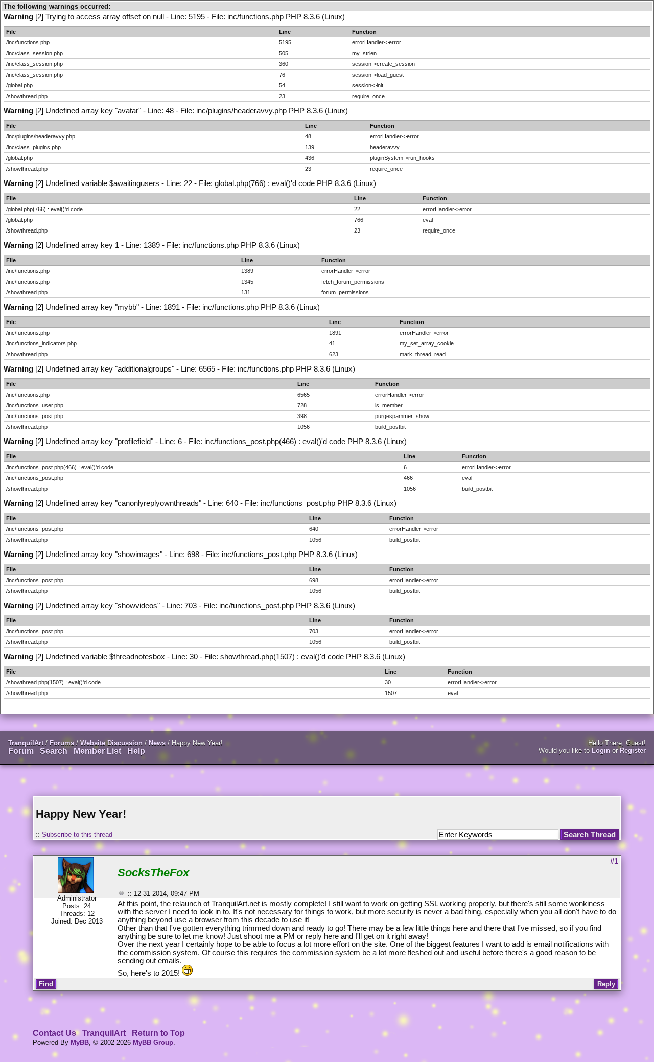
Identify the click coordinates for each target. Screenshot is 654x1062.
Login (601, 750)
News (157, 743)
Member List (97, 751)
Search (53, 751)
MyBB (80, 1042)
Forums (62, 743)
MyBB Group (153, 1042)
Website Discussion (111, 743)
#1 (614, 861)
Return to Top (158, 1033)
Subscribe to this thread (77, 834)
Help (136, 751)
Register (633, 750)
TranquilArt (25, 743)
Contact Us (54, 1033)
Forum (21, 751)
